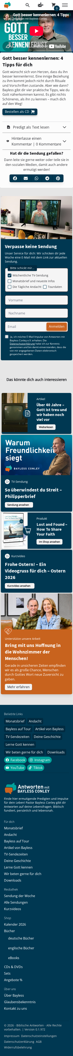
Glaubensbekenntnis (20, 1002)
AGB (39, 1042)
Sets (7, 973)
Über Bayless (14, 995)
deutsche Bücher (21, 938)
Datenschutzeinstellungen (39, 1036)
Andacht (35, 721)
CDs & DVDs (13, 967)
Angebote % (13, 980)
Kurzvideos (12, 909)
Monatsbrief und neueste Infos (34, 281)
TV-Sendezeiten (17, 736)
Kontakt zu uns (15, 1008)
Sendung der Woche (19, 896)
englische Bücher (21, 948)
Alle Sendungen (16, 902)
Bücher (9, 931)
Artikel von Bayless (49, 729)
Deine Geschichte (47, 736)
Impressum (11, 1036)
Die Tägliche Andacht (27, 287)
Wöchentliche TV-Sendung (30, 275)
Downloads (56, 752)
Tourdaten (55, 287)
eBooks (13, 958)
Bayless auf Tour (18, 729)
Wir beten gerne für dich (24, 752)
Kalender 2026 (15, 924)
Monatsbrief (15, 721)
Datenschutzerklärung (22, 343)
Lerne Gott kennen (20, 744)
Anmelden (56, 326)
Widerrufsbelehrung (18, 1047)
